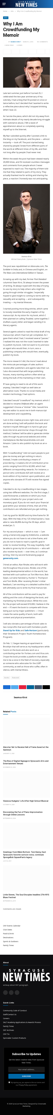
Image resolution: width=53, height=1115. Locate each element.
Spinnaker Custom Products (14, 1038)
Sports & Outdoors (10, 941)
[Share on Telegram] (41, 51)
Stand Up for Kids (11, 630)
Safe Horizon (31, 630)
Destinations (8, 937)
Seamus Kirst (16, 42)
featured (15, 678)
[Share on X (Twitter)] (15, 51)
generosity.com (10, 558)
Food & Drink (8, 933)
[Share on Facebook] (7, 51)
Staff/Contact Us (9, 1014)
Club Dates (7, 929)
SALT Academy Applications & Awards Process (22, 1022)
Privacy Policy (23, 1085)
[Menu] (4, 4)
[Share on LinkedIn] (32, 51)
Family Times (8, 945)
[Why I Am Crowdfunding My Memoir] (26, 72)
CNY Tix (6, 1034)
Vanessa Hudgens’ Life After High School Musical (25, 801)
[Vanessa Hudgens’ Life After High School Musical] (26, 784)
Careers (6, 1018)
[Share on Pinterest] (24, 51)
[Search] (49, 4)
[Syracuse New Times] (26, 4)
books (6, 678)
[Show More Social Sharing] (47, 51)
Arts (5, 18)
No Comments (42, 42)
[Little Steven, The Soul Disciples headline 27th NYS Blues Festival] (26, 878)
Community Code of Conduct (15, 1010)
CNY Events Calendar (11, 926)
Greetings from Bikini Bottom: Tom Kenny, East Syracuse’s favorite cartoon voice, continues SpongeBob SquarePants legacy (24, 855)
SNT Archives (8, 1030)
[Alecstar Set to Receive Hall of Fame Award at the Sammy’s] (26, 731)
